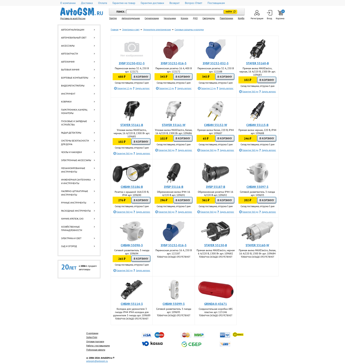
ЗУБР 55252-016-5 (174, 63)
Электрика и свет (71, 238)
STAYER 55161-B (131, 125)
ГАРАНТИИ (91, 337)
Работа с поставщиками (98, 345)
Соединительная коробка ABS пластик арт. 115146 (216, 310)
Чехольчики (170, 18)
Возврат (174, 2)
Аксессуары (68, 45)
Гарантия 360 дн (250, 91)
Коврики (66, 101)
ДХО (195, 18)
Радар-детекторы (71, 132)
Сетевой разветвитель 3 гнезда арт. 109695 (173, 310)
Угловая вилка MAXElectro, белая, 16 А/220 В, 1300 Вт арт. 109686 (173, 131)
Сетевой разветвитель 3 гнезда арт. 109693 (257, 193)
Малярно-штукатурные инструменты (74, 193)
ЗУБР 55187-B (215, 187)
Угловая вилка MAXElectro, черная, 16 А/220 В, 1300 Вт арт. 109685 (132, 133)
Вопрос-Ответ (193, 2)
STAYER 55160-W (257, 245)
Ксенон (184, 18)
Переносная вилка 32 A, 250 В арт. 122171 (132, 70)
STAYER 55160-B (257, 63)
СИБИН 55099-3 (174, 304)
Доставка (87, 2)
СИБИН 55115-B (257, 125)
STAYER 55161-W (173, 125)
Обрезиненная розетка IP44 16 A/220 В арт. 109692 (215, 193)
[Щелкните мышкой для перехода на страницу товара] (132, 49)
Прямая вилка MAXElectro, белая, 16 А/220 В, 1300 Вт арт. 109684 (257, 252)
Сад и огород (69, 246)
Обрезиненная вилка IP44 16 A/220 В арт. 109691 (173, 193)
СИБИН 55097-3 (257, 187)
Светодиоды (209, 18)
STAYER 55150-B (215, 245)
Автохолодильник (131, 18)
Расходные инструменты (76, 210)
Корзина (280, 15)
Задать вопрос (142, 88)
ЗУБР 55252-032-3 (216, 63)
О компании (68, 2)
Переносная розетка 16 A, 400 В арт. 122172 (173, 70)
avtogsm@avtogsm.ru (97, 361)
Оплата (102, 2)
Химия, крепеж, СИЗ (72, 218)
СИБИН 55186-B (132, 187)
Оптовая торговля (95, 341)
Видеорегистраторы (72, 85)
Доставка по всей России (72, 18)
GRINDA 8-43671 (215, 304)
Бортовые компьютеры (74, 77)
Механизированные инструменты (73, 170)
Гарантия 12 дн (124, 88)
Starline (113, 18)
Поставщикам (216, 2)
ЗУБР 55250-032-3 (132, 63)
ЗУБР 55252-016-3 (174, 245)
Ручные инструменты (73, 202)
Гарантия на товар (123, 2)
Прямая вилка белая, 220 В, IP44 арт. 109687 (215, 131)
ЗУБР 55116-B (173, 187)
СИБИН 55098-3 (132, 245)
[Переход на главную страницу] (81, 12)
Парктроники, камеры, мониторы (74, 111)
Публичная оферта (95, 349)
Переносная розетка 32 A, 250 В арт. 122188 (215, 70)
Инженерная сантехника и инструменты (76, 181)
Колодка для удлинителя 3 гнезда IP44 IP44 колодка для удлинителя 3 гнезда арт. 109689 (131, 312)
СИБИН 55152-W (215, 125)
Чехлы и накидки (71, 152)
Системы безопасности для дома (75, 142)
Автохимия (67, 61)
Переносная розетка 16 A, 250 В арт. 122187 (173, 252)
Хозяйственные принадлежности (71, 228)
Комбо (241, 18)
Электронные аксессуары (76, 160)
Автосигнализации (72, 29)
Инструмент (68, 93)
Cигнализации (152, 18)
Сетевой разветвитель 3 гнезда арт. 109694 (131, 252)
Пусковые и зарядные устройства (74, 123)
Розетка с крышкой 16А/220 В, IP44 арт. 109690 (132, 193)
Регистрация (257, 18)
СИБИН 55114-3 (132, 304)
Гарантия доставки (152, 2)
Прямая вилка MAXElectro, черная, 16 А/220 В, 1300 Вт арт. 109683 (257, 71)
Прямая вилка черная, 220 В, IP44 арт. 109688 (257, 131)
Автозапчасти (69, 53)
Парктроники (226, 18)
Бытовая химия (70, 69)
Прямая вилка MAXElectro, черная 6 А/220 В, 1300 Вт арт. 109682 (216, 252)
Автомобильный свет (73, 37)
